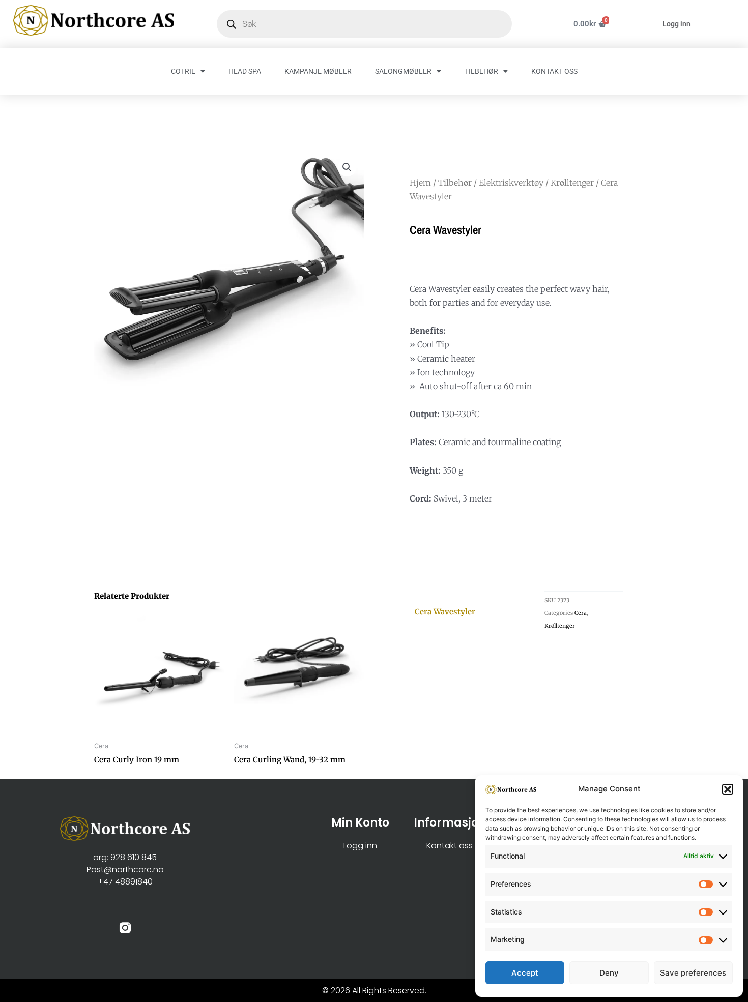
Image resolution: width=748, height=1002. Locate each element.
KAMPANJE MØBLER (318, 71)
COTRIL (183, 71)
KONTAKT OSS (554, 71)
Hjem (420, 183)
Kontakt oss (449, 845)
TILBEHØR (481, 71)
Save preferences (693, 973)
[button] (728, 789)
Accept (524, 973)
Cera (580, 612)
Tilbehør (455, 183)
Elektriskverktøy (511, 183)
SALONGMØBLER (403, 71)
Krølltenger (572, 183)
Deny (609, 973)
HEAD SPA (244, 71)
